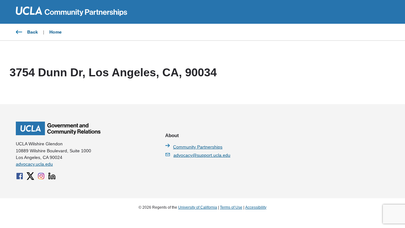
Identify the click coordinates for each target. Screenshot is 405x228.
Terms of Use (231, 207)
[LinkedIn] (52, 176)
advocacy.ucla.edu (34, 164)
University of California (197, 207)
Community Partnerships (197, 146)
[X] (30, 176)
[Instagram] (41, 176)
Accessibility (255, 207)
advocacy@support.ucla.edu (201, 155)
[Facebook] (19, 176)
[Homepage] (58, 133)
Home (55, 32)
